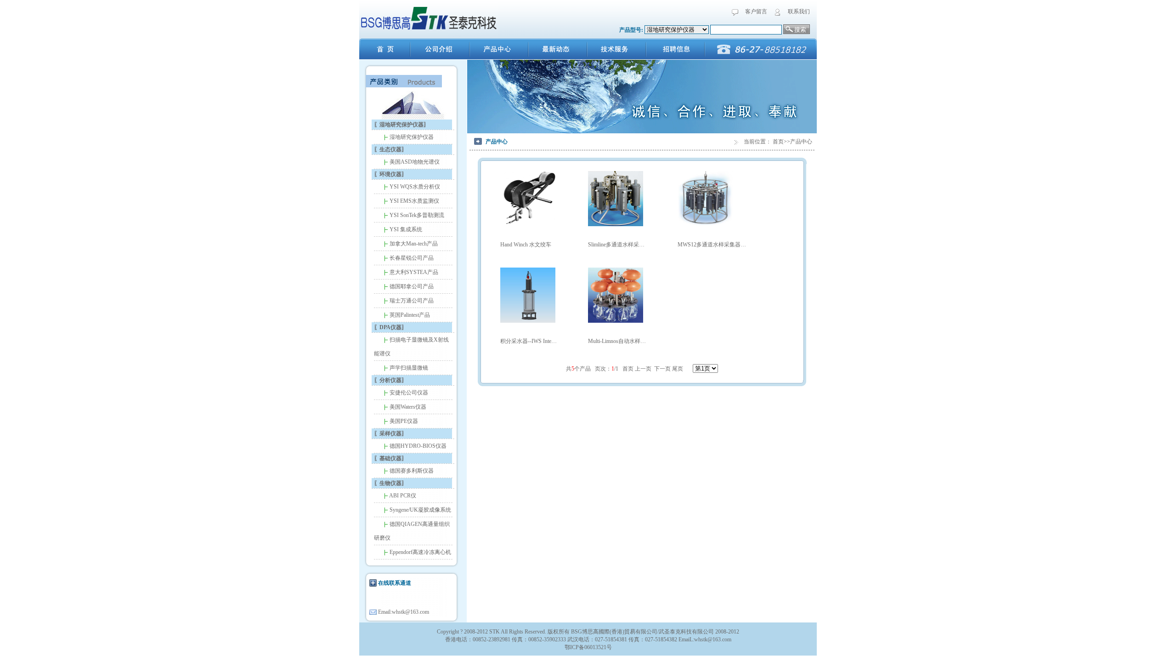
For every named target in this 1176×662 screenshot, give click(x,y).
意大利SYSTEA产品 (413, 272)
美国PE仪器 (403, 421)
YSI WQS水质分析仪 (414, 186)
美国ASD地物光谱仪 (414, 162)
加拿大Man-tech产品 (413, 243)
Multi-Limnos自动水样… (617, 341)
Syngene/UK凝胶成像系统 (419, 510)
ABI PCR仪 (402, 495)
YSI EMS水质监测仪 (413, 201)
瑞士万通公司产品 (411, 300)
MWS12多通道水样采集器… (712, 244)
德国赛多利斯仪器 (411, 471)
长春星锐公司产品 (411, 258)
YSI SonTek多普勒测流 (416, 215)
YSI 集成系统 (405, 229)
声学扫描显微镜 (408, 368)
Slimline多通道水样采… (616, 244)
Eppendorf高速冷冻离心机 (419, 552)
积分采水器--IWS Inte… (528, 341)
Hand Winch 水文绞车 (525, 244)
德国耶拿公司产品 (411, 286)
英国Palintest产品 (409, 315)
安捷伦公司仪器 (408, 392)
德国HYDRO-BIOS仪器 (417, 446)
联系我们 (799, 11)
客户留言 (756, 11)
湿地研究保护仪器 (411, 137)
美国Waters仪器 (407, 407)
